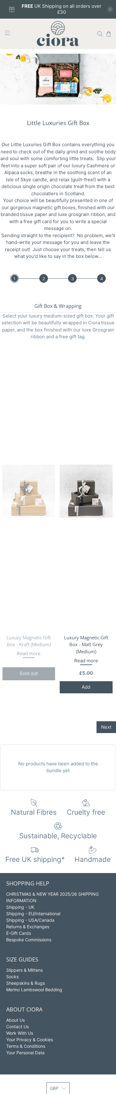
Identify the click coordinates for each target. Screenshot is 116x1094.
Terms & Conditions (25, 1046)
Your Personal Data (25, 1052)
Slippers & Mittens (24, 970)
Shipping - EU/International (33, 913)
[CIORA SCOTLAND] (58, 33)
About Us (15, 1020)
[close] (110, 9)
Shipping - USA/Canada (30, 920)
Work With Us (19, 1033)
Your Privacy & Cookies (29, 1039)
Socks (12, 976)
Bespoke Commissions (28, 939)
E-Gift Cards (18, 933)
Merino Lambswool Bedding (34, 989)
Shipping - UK (20, 907)
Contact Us (17, 1026)
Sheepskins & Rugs (25, 983)
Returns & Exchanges (27, 926)
